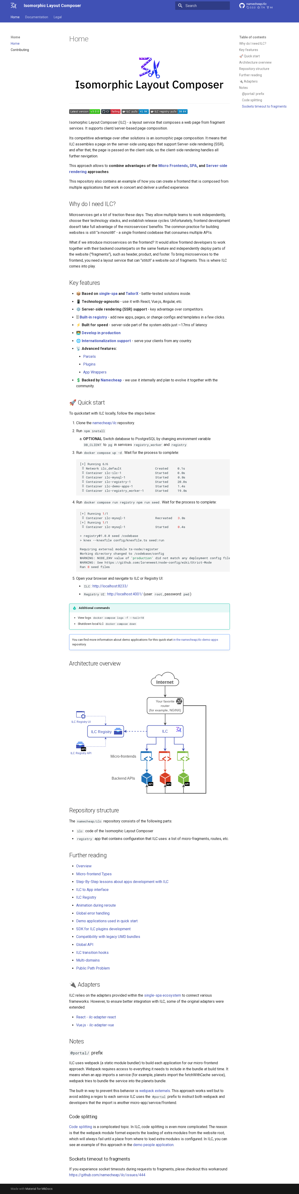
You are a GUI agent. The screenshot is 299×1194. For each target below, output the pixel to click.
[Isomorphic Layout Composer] (13, 5)
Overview (84, 866)
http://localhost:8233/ (110, 586)
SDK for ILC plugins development (103, 929)
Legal (58, 17)
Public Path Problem (93, 968)
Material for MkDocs (39, 1188)
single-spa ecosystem (162, 995)
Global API (84, 944)
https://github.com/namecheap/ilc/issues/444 (107, 1175)
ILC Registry (86, 897)
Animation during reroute (96, 905)
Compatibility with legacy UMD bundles (108, 936)
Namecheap (111, 380)
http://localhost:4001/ (125, 594)
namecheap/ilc (105, 423)
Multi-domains (88, 960)
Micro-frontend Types (94, 874)
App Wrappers (95, 372)
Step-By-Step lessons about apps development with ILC (122, 881)
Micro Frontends (173, 165)
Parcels (89, 356)
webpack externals (154, 1091)
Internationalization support (106, 341)
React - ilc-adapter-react (96, 1017)
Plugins (89, 364)
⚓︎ (120, 204)
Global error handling (93, 913)
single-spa (108, 293)
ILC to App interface (92, 889)
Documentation (36, 17)
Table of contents (252, 37)
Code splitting (80, 1127)
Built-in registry (93, 317)
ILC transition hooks (92, 952)
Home (15, 17)
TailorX (132, 293)
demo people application (153, 1145)
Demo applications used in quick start (107, 921)
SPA (193, 165)
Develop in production (101, 333)
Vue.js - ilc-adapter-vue (95, 1025)
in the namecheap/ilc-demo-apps (195, 639)
